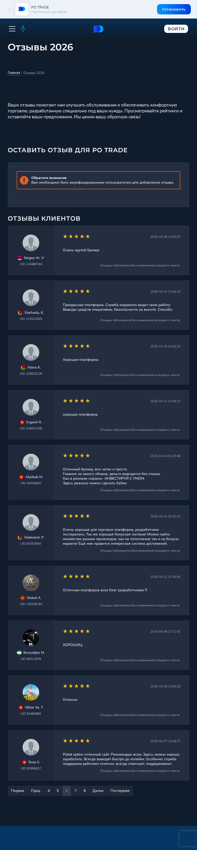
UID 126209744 (31, 604)
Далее (98, 790)
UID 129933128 (31, 374)
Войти (176, 28)
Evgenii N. (34, 422)
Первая (17, 790)
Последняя (120, 790)
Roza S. (34, 762)
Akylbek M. (34, 477)
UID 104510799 (31, 428)
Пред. (36, 790)
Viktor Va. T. (34, 707)
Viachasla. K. (34, 313)
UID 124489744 (31, 264)
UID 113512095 (31, 319)
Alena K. (34, 367)
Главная (14, 72)
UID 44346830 (31, 483)
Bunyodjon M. (34, 653)
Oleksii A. (34, 598)
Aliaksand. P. (34, 537)
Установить (174, 9)
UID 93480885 (31, 714)
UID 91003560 (31, 544)
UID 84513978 (31, 659)
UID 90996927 (31, 768)
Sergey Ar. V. (34, 258)
